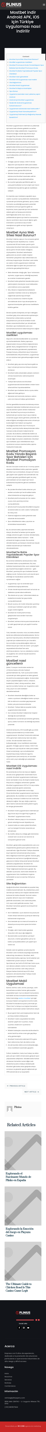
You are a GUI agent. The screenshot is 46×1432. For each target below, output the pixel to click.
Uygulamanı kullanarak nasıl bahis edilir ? (24, 109)
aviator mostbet (24, 998)
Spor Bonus (13, 91)
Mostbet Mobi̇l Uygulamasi (19, 85)
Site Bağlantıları (15, 82)
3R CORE (21, 1426)
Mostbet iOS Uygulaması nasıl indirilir (23, 80)
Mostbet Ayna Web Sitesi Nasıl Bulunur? (24, 59)
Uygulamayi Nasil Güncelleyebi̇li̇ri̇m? (22, 111)
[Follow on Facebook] (19, 1328)
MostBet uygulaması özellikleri (20, 62)
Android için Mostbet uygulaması (21, 100)
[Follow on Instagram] (24, 1328)
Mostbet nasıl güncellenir (18, 77)
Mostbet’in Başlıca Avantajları (20, 88)
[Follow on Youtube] (28, 1328)
